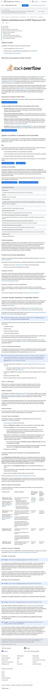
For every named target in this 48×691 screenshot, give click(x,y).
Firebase (3, 676)
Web (18, 662)
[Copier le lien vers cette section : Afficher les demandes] (13, 390)
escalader (13, 314)
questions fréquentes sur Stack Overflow (20, 126)
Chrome (3, 674)
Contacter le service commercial (38, 5)
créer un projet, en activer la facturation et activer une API (23, 475)
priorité (9, 203)
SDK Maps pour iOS (5, 664)
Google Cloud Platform (6, 678)
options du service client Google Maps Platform (20, 319)
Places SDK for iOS (11, 5)
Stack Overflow (18, 48)
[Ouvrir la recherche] (30, 1)
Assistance (34, 662)
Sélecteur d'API (5, 660)
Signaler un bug (20, 163)
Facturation (38, 357)
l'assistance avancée (21, 602)
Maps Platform (15, 1)
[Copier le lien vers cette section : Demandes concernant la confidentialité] (21, 548)
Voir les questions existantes (8, 102)
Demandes (21, 393)
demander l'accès (32, 352)
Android (18, 658)
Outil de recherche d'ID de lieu (7, 662)
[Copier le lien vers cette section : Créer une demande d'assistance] (22, 346)
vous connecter (10, 81)
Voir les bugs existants (7, 163)
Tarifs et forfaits (35, 658)
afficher (4, 314)
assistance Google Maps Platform (16, 264)
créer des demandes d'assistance (37, 312)
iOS (3, 5)
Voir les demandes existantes (8, 182)
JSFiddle (23, 123)
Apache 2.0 (21, 640)
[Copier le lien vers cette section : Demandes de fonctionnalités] (16, 167)
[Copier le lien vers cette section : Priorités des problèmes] (14, 240)
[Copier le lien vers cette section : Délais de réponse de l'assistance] (22, 485)
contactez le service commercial (30, 292)
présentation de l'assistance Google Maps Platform (14, 395)
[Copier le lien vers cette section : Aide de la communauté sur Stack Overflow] (32, 58)
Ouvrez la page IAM (8, 423)
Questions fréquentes (6, 658)
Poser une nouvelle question (8, 130)
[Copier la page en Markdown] (7, 23)
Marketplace (6, 360)
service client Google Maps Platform (11, 280)
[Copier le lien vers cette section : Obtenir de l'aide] (14, 42)
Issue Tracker (33, 51)
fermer (7, 314)
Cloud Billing (10, 305)
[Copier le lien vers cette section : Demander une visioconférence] (21, 580)
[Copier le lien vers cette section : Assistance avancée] (14, 271)
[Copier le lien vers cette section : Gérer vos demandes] (15, 381)
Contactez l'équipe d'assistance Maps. (12, 53)
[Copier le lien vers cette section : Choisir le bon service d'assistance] (26, 255)
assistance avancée (39, 317)
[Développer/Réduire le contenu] (9, 26)
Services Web (19, 664)
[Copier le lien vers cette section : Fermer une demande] (12, 408)
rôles (8, 420)
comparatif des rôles (25, 341)
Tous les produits (5, 680)
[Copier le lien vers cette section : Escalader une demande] (16, 556)
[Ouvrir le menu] (2, 1)
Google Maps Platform (17, 369)
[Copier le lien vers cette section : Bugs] (5, 145)
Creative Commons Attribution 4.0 (34, 639)
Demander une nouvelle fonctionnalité (28, 182)
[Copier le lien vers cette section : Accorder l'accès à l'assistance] (20, 416)
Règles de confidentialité (16, 685)
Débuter (25, 5)
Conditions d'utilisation (36, 664)
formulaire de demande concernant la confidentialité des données (21, 552)
